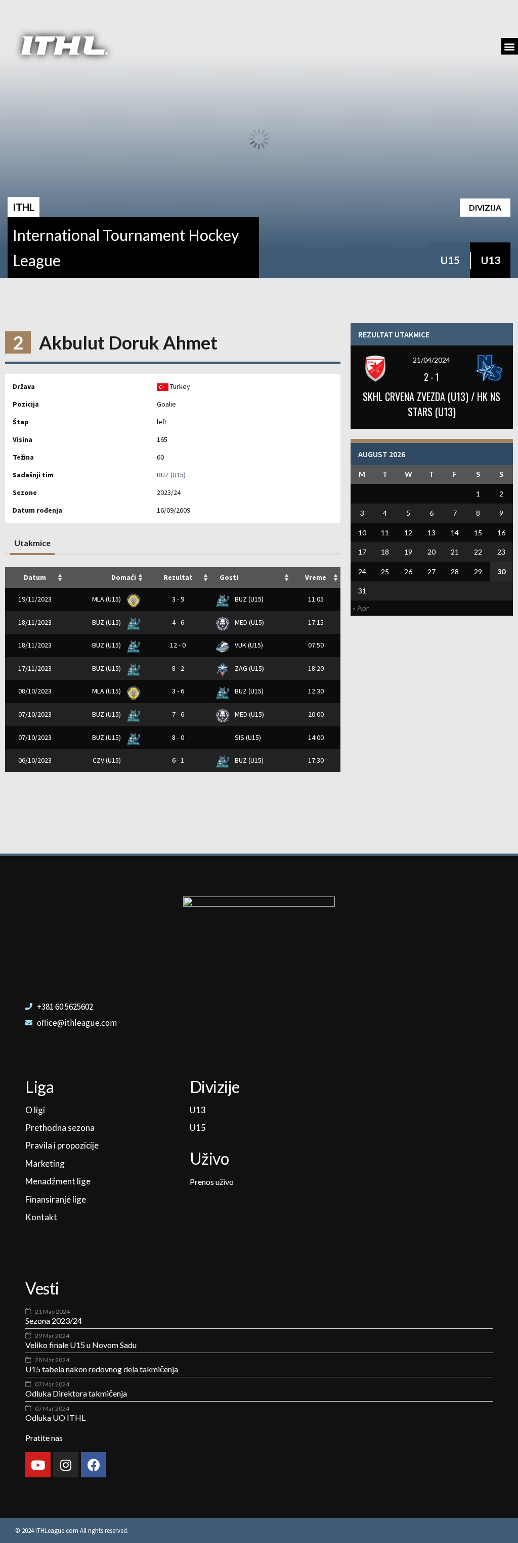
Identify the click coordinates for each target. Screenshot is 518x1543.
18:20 (316, 668)
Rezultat (178, 577)
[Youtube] (38, 1464)
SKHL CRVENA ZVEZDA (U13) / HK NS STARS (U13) (431, 404)
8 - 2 (178, 668)
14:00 (316, 737)
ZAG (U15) (248, 668)
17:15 (316, 622)
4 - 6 (178, 622)
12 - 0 (178, 645)
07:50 (316, 645)
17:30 (316, 760)
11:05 (316, 599)
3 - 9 (178, 599)
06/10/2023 (35, 760)
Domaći (123, 577)
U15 (450, 260)
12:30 (316, 690)
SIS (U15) (247, 737)
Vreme (315, 577)
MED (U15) (248, 622)
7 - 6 (178, 714)
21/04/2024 (431, 360)
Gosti (229, 577)
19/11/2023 (35, 599)
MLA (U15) (107, 599)
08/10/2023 (35, 690)
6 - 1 (178, 760)
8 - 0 (178, 737)
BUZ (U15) (171, 474)
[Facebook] (93, 1464)
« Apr (361, 608)
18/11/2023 (35, 622)
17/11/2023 (35, 668)
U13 (490, 260)
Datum (35, 577)
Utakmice (32, 542)
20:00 (316, 714)
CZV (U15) (107, 760)
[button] (509, 46)
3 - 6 (178, 690)
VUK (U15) (248, 645)
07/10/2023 (35, 714)
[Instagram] (65, 1464)
